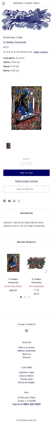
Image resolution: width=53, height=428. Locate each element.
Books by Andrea (26, 382)
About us (26, 354)
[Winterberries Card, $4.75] (36, 262)
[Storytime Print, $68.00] (13, 262)
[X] (19, 201)
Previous (3, 271)
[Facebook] (4, 201)
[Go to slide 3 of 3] (29, 297)
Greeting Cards (26, 372)
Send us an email (26, 347)
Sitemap (26, 357)
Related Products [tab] (26, 241)
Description (26, 213)
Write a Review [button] (41, 52)
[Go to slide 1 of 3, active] (21, 297)
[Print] (14, 201)
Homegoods (26, 379)
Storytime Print (13, 286)
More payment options (26, 181)
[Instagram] (26, 331)
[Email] (9, 201)
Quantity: (26, 159)
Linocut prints (26, 375)
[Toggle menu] (3, 3)
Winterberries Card (36, 288)
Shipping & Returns (26, 350)
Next (46, 271)
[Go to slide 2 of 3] (25, 297)
